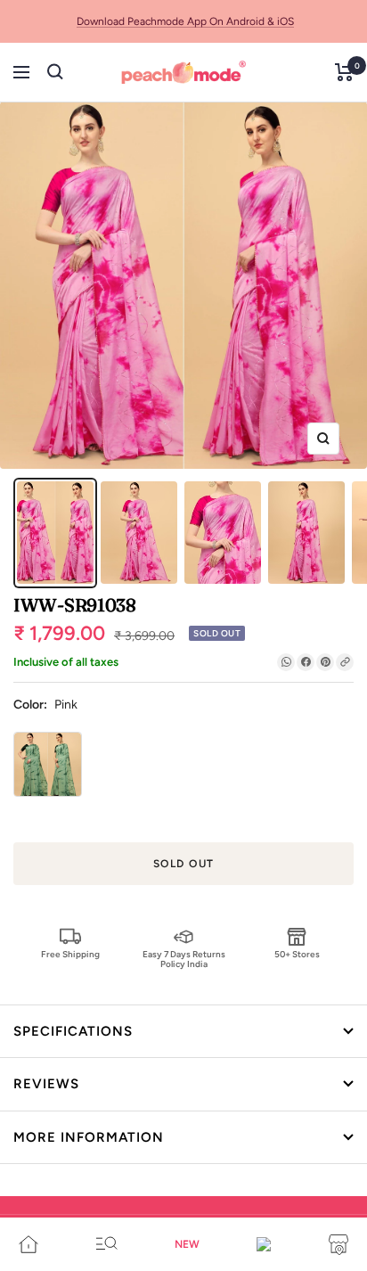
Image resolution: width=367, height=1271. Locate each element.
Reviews (46, 1084)
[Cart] (344, 72)
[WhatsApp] (286, 662)
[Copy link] (345, 662)
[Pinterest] (325, 662)
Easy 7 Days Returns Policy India (184, 958)
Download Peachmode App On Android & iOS (185, 21)
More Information (88, 1137)
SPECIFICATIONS (73, 1031)
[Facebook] (305, 662)
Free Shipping (70, 954)
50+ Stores (297, 954)
